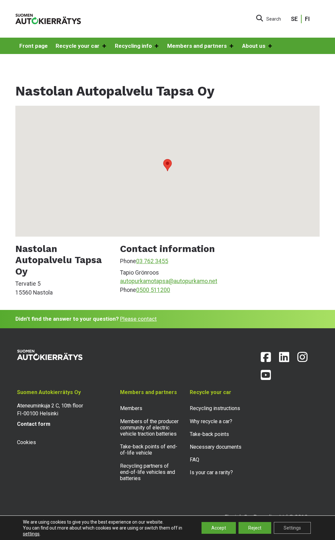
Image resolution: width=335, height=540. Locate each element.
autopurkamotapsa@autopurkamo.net (168, 281)
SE (294, 19)
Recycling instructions (215, 408)
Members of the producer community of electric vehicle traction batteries (149, 427)
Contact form (33, 424)
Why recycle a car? (211, 421)
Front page (33, 46)
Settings (292, 528)
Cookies (26, 442)
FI (307, 19)
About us (253, 46)
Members (131, 408)
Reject (254, 528)
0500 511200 (153, 290)
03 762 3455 (152, 261)
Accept (218, 528)
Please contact (138, 318)
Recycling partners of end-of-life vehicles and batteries (147, 472)
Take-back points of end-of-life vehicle (148, 449)
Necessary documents (215, 447)
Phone (128, 261)
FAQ (194, 460)
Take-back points (209, 434)
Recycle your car (77, 46)
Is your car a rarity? (211, 472)
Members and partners (197, 46)
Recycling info (133, 46)
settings (31, 533)
